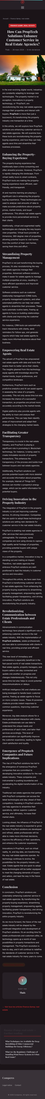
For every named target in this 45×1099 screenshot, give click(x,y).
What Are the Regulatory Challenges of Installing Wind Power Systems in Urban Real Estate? (22, 1054)
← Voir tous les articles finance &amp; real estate (20, 1008)
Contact (18, 1085)
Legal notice (7, 1085)
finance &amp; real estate (19, 19)
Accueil (5, 19)
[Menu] (22, 7)
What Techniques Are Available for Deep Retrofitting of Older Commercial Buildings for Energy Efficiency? (22, 1044)
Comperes (8, 1077)
